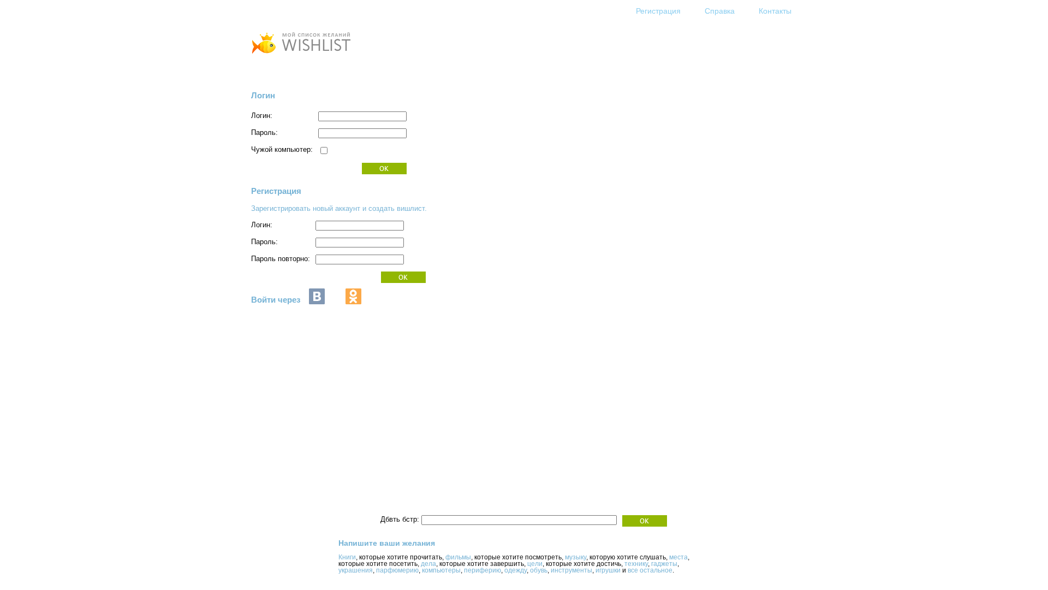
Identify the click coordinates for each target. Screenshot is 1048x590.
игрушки (608, 570)
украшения (355, 570)
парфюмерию (397, 570)
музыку (575, 557)
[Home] (300, 55)
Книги (347, 557)
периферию (482, 570)
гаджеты (664, 563)
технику (636, 563)
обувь (538, 570)
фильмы (458, 557)
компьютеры (441, 570)
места (678, 557)
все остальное (650, 570)
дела (428, 563)
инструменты (571, 570)
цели (535, 563)
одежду (515, 570)
